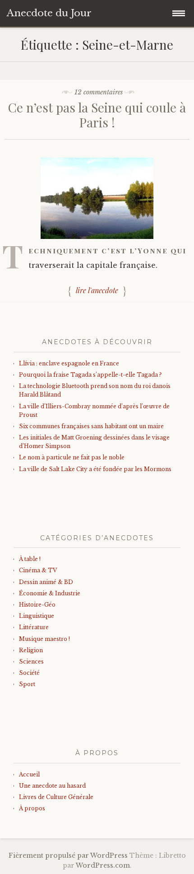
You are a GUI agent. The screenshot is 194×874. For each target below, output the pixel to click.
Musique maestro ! (44, 639)
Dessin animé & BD (46, 582)
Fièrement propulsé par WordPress (68, 855)
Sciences (31, 661)
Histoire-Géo (37, 604)
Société (29, 672)
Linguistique (36, 615)
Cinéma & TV (38, 570)
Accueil (29, 774)
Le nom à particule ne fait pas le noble (72, 457)
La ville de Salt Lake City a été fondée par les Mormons (95, 469)
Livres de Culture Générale (56, 797)
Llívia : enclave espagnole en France (69, 363)
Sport (27, 684)
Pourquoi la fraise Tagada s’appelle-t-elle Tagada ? (90, 374)
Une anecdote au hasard (52, 785)
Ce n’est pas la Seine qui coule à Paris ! (97, 115)
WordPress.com (103, 865)
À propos (32, 808)
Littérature (34, 627)
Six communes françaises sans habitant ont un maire (91, 426)
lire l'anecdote (97, 290)
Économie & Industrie (49, 593)
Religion (31, 650)
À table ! (30, 559)
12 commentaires (98, 92)
